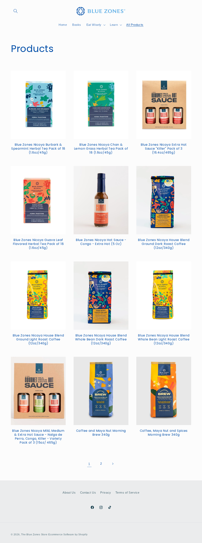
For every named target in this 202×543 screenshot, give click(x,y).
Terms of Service (127, 492)
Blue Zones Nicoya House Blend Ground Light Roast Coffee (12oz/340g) (38, 339)
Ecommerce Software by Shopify (67, 534)
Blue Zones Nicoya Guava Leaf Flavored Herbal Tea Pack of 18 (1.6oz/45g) (38, 244)
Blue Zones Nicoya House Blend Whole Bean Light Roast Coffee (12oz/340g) (164, 339)
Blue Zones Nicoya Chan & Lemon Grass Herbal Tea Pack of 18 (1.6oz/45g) (101, 149)
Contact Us (88, 492)
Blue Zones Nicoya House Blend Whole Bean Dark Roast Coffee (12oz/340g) (101, 339)
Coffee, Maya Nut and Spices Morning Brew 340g (164, 433)
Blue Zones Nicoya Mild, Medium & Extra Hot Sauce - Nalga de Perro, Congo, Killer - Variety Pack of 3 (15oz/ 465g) (38, 437)
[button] (15, 11)
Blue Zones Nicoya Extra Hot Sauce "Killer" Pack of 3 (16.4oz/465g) (164, 149)
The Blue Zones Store (34, 534)
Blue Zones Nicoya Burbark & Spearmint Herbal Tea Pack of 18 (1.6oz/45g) (38, 149)
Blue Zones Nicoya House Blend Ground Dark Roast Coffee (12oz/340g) (163, 244)
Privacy (105, 492)
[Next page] (112, 464)
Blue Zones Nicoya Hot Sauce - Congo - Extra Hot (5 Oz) (101, 242)
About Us (69, 492)
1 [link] (89, 464)
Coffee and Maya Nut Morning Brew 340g (101, 433)
